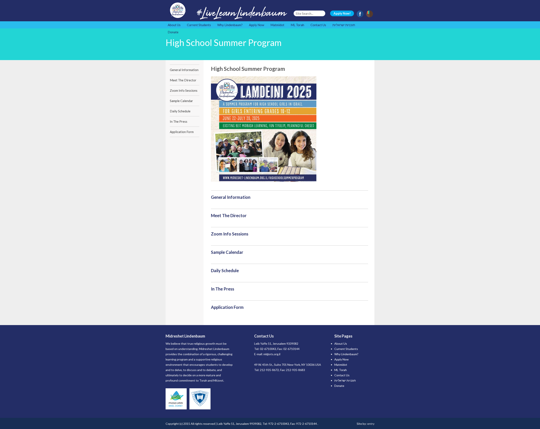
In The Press (178, 121)
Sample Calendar (181, 101)
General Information (184, 70)
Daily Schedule (180, 111)
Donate (173, 32)
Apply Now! (342, 13)
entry (370, 423)
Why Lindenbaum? (230, 25)
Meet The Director (183, 80)
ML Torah (297, 25)
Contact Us (318, 25)
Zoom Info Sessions (183, 90)
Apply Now (256, 25)
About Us (174, 25)
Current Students (199, 25)
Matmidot (277, 25)
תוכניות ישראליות (343, 25)
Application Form (182, 132)
